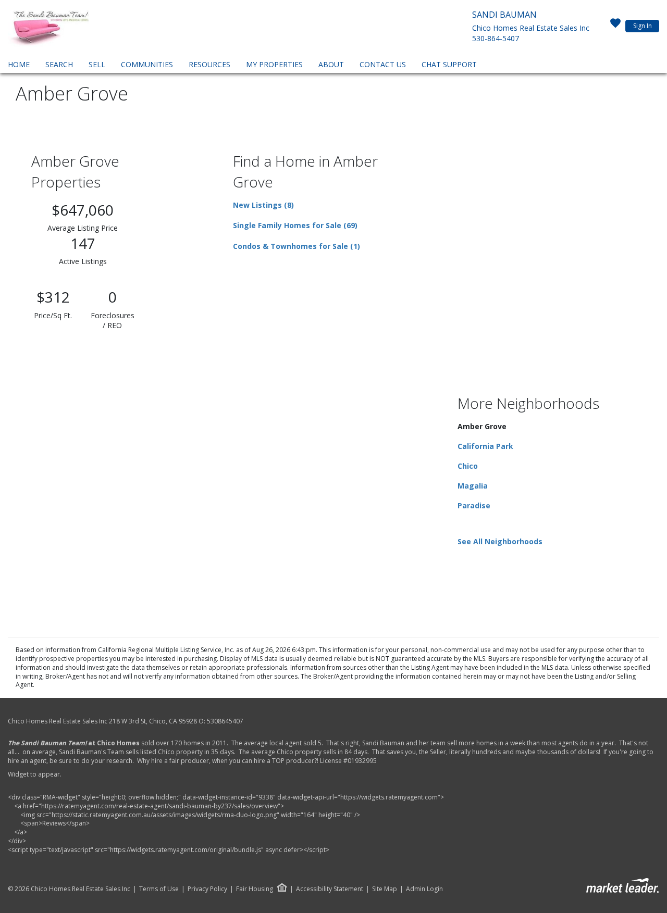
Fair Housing (254, 888)
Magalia (473, 486)
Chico (468, 466)
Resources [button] (209, 64)
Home (19, 64)
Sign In (642, 25)
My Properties (274, 64)
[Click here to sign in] (615, 26)
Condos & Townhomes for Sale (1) (296, 246)
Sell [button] (97, 64)
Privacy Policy (207, 889)
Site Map (384, 889)
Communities (147, 64)
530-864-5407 (495, 38)
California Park (485, 446)
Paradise (474, 505)
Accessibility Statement (329, 889)
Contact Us (383, 64)
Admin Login (424, 889)
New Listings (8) (263, 205)
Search (59, 64)
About (331, 64)
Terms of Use (159, 889)
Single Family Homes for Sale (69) (295, 225)
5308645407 (225, 721)
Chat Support (449, 64)
